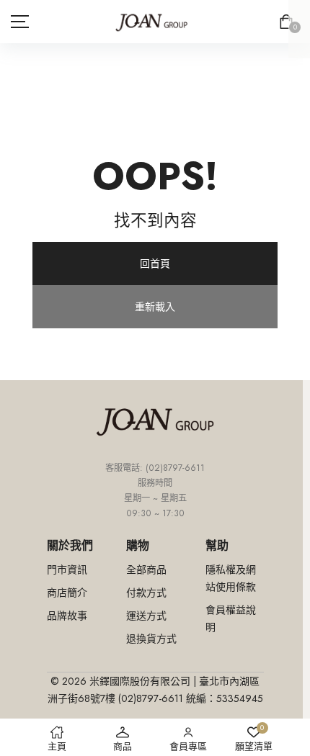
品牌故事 (67, 615)
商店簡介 (67, 592)
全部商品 (146, 569)
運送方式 (146, 615)
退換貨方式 (151, 638)
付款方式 (146, 592)
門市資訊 (67, 569)
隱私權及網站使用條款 (230, 578)
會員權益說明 (230, 618)
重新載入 (155, 307)
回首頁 (155, 263)
